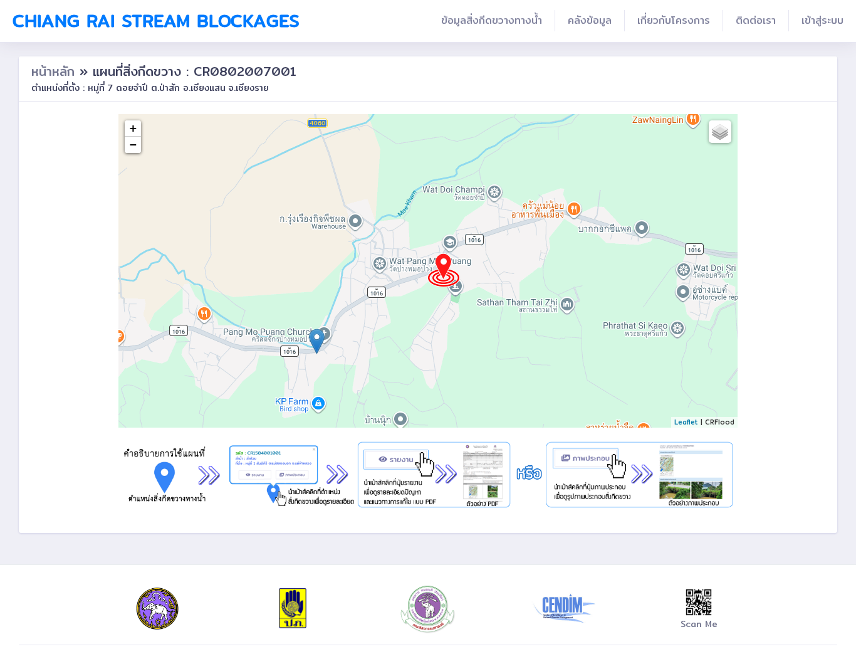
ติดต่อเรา (756, 20)
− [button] (133, 144)
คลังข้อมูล (590, 20)
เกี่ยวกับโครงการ (673, 20)
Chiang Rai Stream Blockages (156, 20)
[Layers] (720, 131)
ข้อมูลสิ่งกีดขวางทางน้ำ (491, 20)
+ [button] (133, 128)
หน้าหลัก (55, 71)
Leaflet (686, 422)
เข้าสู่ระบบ (822, 20)
